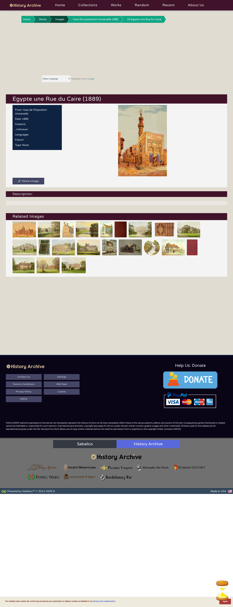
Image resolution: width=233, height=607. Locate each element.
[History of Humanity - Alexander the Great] (153, 467)
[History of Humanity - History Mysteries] (43, 467)
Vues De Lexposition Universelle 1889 (95, 19)
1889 (25, 119)
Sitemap (61, 377)
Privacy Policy (24, 391)
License (62, 391)
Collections (87, 5)
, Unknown (21, 129)
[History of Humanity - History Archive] (116, 457)
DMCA (23, 399)
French (19, 139)
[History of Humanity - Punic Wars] (43, 477)
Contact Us (24, 377)
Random (142, 5)
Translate (90, 79)
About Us (196, 5)
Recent (168, 5)
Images (59, 19)
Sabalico (85, 444)
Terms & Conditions (24, 384)
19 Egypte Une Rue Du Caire (144, 19)
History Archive (148, 444)
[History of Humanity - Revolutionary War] (116, 477)
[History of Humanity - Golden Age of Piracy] (80, 477)
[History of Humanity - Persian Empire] (116, 467)
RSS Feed (62, 384)
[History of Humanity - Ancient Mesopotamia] (80, 467)
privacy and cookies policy (104, 601)
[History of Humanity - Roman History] (189, 467)
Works (116, 5)
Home (60, 5)
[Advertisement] (116, 48)
